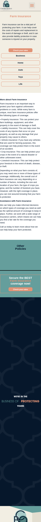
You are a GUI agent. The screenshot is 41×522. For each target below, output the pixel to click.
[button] (32, 5)
